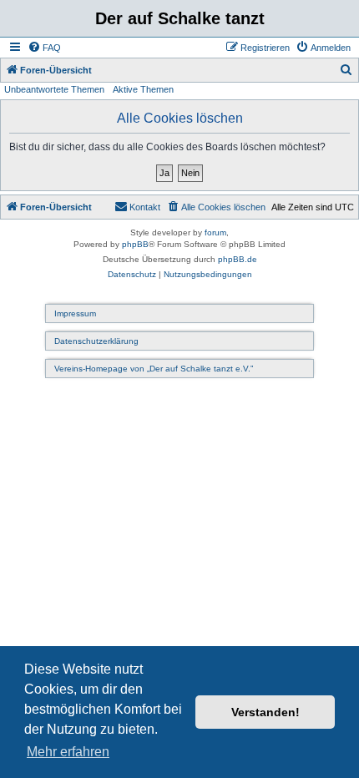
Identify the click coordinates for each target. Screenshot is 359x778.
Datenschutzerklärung (96, 341)
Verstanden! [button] (265, 712)
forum (215, 232)
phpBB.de (237, 259)
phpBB (135, 244)
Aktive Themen (143, 89)
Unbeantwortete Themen (54, 89)
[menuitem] (44, 48)
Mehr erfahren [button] (68, 752)
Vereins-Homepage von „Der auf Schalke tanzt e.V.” (153, 368)
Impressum (75, 313)
